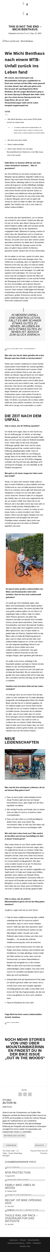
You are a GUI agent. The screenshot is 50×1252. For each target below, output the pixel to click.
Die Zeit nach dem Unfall (17, 140)
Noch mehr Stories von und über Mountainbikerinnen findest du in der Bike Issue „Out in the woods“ (25, 152)
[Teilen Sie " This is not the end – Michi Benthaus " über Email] (25, 1094)
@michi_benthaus (12, 1017)
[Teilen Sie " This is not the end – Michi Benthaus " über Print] (29, 1094)
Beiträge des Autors (14, 1136)
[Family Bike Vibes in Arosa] (25, 1180)
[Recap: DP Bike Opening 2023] (25, 1195)
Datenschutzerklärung (16, 1243)
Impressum (13, 1240)
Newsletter (37, 1243)
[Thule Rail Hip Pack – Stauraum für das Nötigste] (25, 1211)
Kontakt (23, 1240)
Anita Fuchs (24, 33)
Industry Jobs (25, 1246)
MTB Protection (18, 1172)
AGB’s (28, 1243)
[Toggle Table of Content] (6, 115)
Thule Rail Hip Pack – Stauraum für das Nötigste (21, 1218)
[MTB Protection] (25, 1168)
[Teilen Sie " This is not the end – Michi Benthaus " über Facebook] (20, 1094)
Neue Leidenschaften (16, 144)
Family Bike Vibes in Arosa (20, 1186)
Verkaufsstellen (33, 1240)
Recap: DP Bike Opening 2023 (23, 1202)
